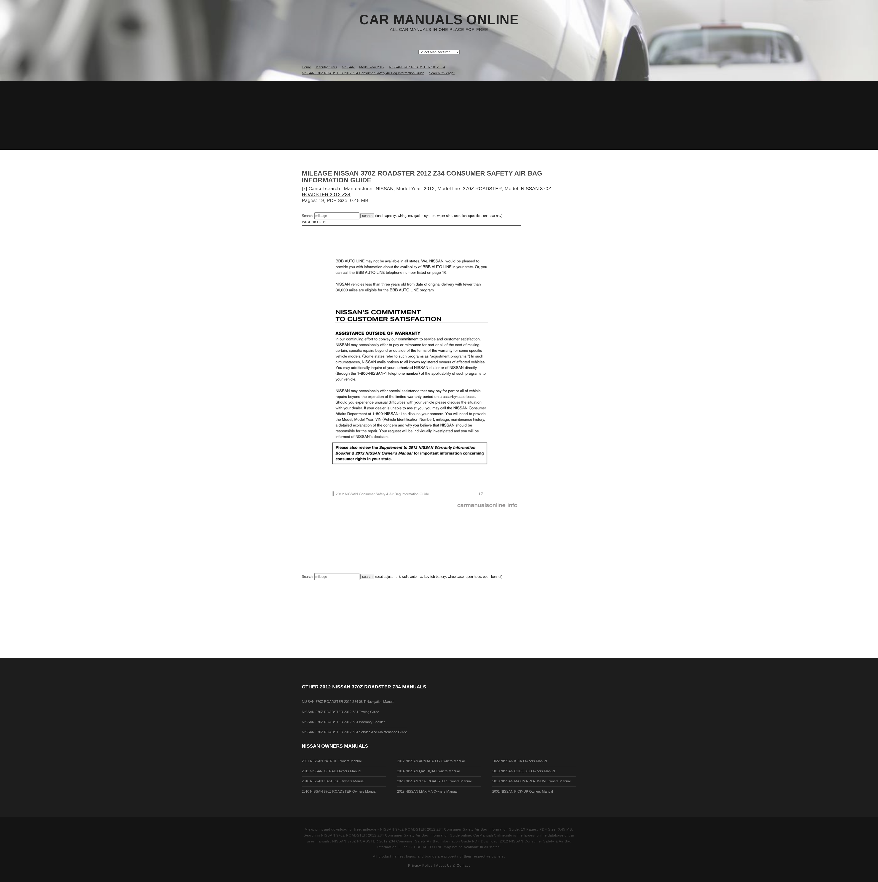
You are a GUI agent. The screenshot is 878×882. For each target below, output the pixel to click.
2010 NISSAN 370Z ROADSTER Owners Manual (339, 791)
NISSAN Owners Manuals (335, 746)
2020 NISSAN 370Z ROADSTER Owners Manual (434, 781)
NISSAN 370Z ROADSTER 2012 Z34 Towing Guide (340, 712)
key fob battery (435, 576)
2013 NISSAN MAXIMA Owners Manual (427, 791)
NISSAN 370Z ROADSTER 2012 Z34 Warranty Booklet (343, 722)
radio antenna (412, 576)
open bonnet (492, 576)
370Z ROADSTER (482, 188)
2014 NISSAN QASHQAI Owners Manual (428, 771)
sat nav (495, 216)
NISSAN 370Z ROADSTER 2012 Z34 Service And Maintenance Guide (354, 732)
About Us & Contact (453, 865)
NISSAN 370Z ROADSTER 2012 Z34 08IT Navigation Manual (348, 701)
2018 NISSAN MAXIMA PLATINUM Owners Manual (531, 781)
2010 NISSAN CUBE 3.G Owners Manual (523, 771)
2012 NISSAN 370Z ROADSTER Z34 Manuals (373, 686)
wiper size (444, 216)
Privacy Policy (420, 865)
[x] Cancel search (321, 188)
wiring (402, 216)
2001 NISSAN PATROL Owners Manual (331, 761)
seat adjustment (388, 576)
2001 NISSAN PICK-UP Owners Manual (522, 791)
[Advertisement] (439, 115)
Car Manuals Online (439, 20)
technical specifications (471, 216)
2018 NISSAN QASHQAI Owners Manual (333, 781)
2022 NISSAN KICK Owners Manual (519, 761)
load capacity (386, 216)
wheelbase (456, 576)
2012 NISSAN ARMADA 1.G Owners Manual (431, 761)
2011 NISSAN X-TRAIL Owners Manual (331, 771)
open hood (473, 576)
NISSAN (384, 188)
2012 (429, 188)
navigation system (421, 216)
